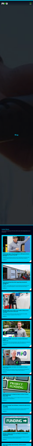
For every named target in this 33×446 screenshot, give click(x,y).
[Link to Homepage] (5, 4)
